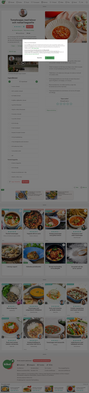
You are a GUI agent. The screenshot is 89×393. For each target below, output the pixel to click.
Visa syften (39, 57)
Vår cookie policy (35, 48)
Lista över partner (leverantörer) (31, 54)
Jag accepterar (50, 57)
